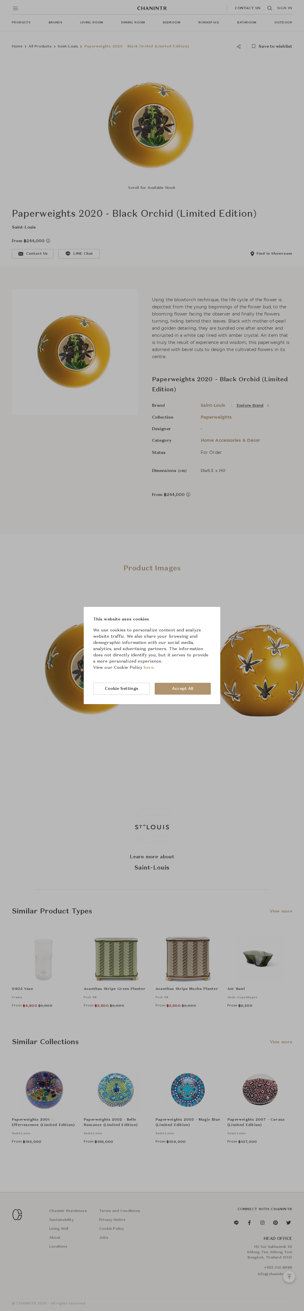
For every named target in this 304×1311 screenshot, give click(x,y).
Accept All (182, 689)
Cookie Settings (122, 689)
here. (149, 668)
